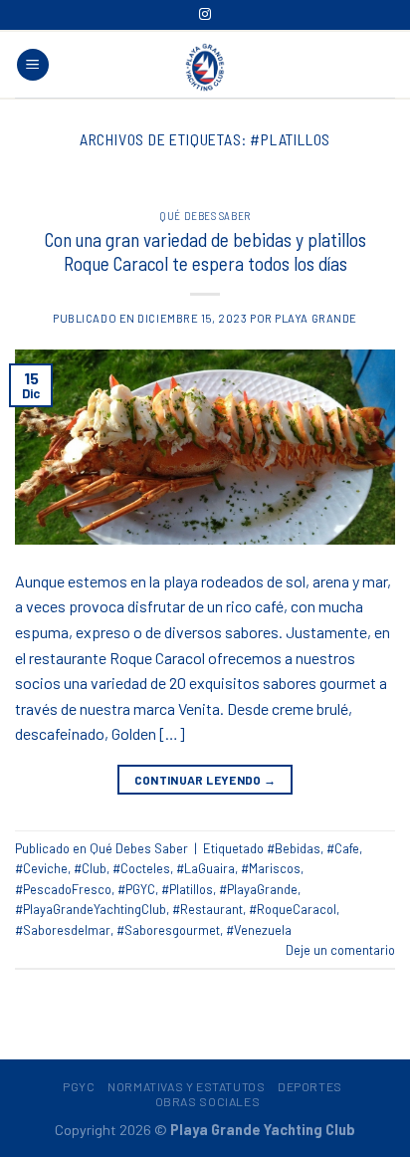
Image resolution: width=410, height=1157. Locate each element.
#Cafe (342, 848)
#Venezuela (259, 930)
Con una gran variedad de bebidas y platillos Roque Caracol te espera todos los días (205, 252)
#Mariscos (271, 868)
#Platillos (187, 889)
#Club (90, 868)
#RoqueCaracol (292, 909)
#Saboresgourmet (168, 930)
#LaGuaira (205, 868)
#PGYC (136, 889)
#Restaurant (207, 909)
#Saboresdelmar (62, 930)
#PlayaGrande (258, 889)
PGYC (79, 1086)
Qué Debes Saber (204, 215)
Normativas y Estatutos (186, 1086)
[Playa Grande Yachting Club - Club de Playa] (205, 67)
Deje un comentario (340, 950)
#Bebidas (293, 848)
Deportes (310, 1086)
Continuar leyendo (205, 780)
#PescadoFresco (63, 889)
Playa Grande (316, 318)
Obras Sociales (208, 1101)
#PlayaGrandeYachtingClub (90, 909)
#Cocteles (141, 868)
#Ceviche (41, 868)
